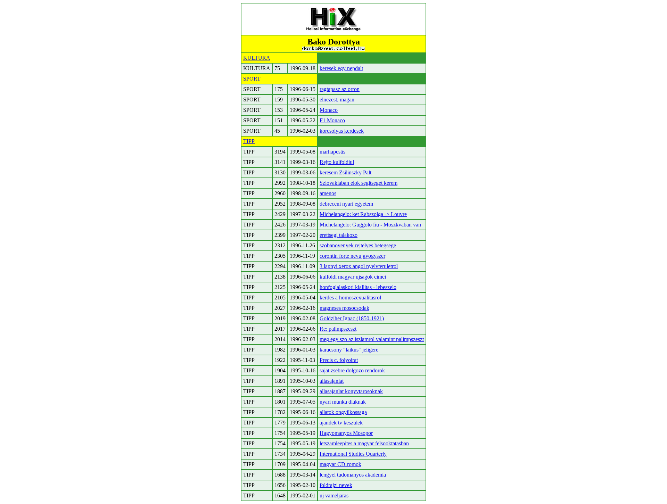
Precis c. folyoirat (339, 360)
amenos (328, 193)
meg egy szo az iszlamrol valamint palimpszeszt (372, 339)
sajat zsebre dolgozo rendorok (352, 370)
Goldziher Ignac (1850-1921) (352, 318)
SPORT (252, 79)
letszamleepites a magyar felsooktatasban (364, 443)
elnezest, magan (337, 99)
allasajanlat (332, 381)
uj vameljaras (334, 495)
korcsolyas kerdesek (342, 131)
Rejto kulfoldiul (337, 162)
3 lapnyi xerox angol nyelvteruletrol (359, 266)
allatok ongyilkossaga (343, 412)
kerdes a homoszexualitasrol (350, 297)
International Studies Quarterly (353, 454)
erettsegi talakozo (338, 235)
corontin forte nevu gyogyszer (352, 256)
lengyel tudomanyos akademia (353, 475)
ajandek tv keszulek (341, 422)
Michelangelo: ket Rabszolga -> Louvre (363, 214)
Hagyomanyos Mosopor (346, 433)
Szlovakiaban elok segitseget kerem (358, 183)
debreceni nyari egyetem (346, 204)
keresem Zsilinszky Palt (345, 172)
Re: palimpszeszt (338, 329)
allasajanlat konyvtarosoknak (351, 391)
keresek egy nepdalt (341, 68)
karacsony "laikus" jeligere (349, 350)
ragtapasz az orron (340, 89)
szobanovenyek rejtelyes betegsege (358, 245)
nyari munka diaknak (343, 402)
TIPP (249, 141)
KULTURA (256, 58)
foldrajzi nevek (336, 485)
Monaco (329, 110)
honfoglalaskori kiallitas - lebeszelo (358, 287)
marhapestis (332, 152)
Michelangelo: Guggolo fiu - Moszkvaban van (370, 225)
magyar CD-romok (340, 464)
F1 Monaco (332, 120)
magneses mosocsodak (344, 308)
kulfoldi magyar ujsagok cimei (353, 277)
